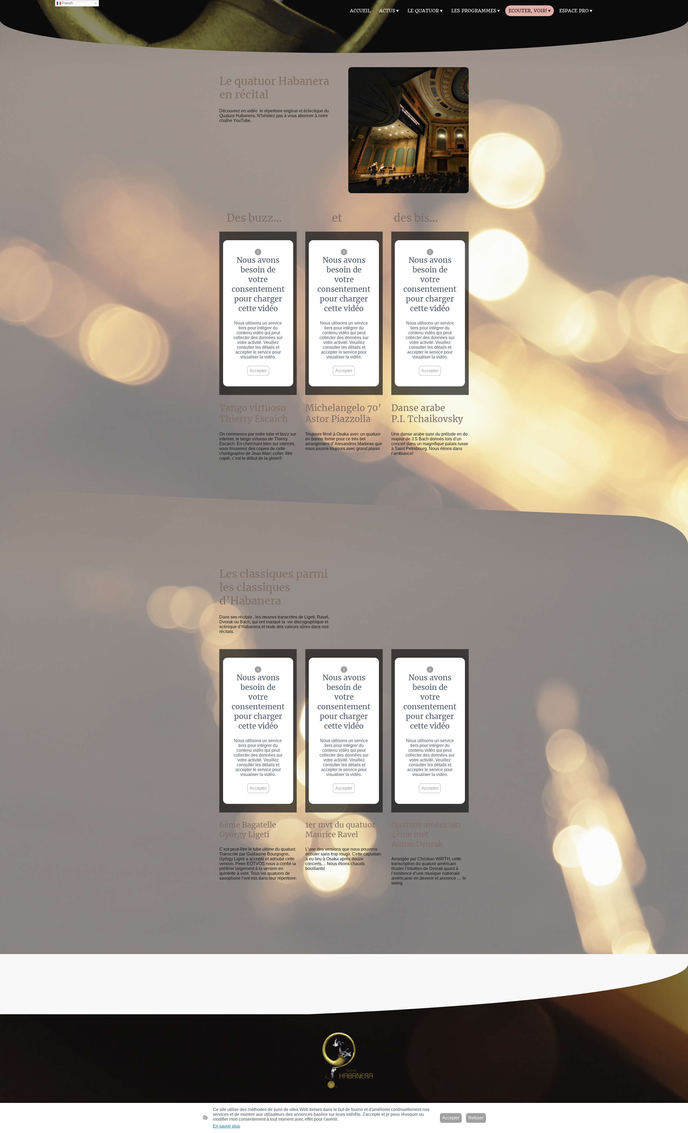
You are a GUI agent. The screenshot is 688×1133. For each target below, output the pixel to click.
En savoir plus (226, 1126)
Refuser (475, 1118)
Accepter (258, 370)
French (67, 3)
